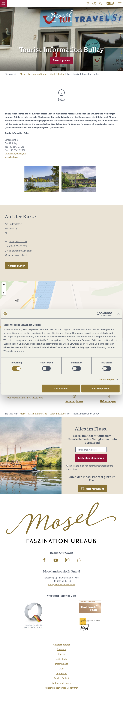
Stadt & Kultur (57, 73)
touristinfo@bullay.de (15, 153)
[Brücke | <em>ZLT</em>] (79, 179)
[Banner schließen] (118, 314)
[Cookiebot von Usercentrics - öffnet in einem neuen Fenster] (99, 314)
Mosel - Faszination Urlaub (33, 73)
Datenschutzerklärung (102, 465)
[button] (3, 3)
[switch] (46, 368)
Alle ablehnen (61, 388)
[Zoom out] (4, 289)
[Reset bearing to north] (4, 293)
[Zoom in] (4, 284)
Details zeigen (106, 379)
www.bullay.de (12, 156)
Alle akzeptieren (100, 388)
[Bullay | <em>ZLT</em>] (41, 179)
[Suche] (101, 3)
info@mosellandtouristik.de (61, 584)
